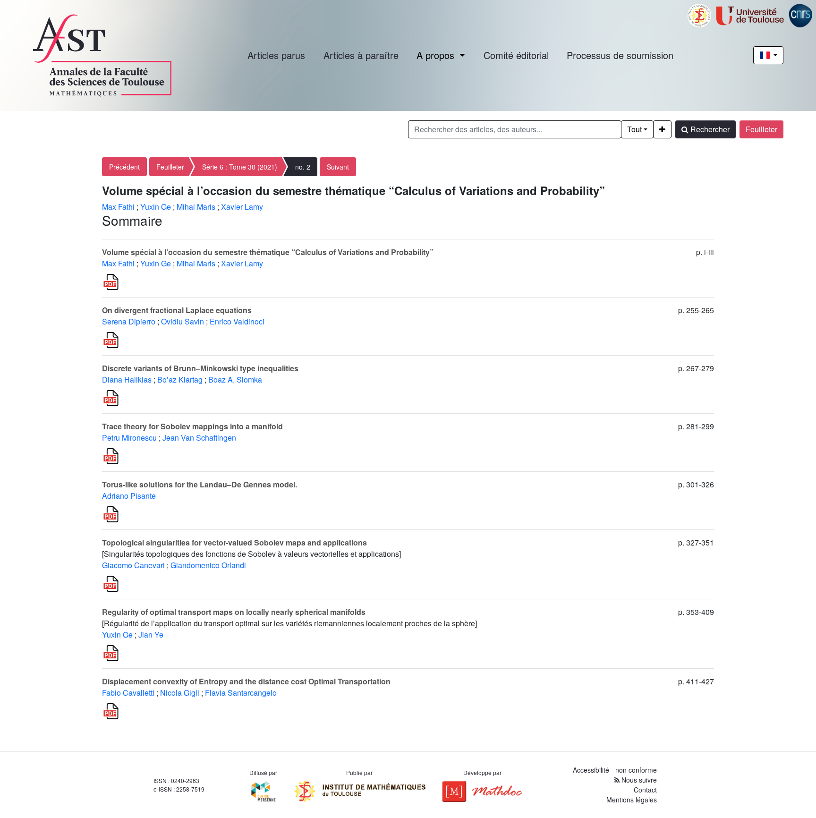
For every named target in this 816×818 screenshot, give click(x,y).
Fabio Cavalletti (128, 692)
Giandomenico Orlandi (208, 565)
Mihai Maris (196, 206)
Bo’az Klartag (180, 379)
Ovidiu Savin (182, 321)
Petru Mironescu (129, 437)
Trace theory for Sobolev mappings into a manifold (192, 426)
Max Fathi (118, 206)
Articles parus (276, 55)
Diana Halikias (127, 379)
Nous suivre (638, 779)
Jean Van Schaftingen (199, 437)
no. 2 (302, 166)
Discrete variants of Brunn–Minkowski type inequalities (200, 368)
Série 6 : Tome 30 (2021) (239, 166)
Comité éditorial (516, 55)
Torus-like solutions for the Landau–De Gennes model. (199, 484)
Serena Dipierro (128, 321)
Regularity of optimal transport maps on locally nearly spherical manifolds (234, 611)
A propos (436, 55)
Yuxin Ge (155, 206)
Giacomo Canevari (133, 565)
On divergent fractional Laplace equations (177, 310)
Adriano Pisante (129, 495)
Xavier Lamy (242, 206)
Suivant (338, 166)
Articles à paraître (361, 55)
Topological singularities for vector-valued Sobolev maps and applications (234, 542)
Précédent (124, 166)
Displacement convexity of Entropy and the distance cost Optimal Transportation (246, 681)
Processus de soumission (620, 55)
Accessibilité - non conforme (615, 770)
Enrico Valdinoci (237, 321)
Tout (634, 129)
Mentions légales (631, 799)
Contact (645, 789)
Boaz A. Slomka (235, 379)
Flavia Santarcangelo (241, 692)
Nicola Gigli (179, 692)
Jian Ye (150, 634)
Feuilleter (761, 129)
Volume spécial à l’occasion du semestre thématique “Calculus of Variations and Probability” (268, 252)
